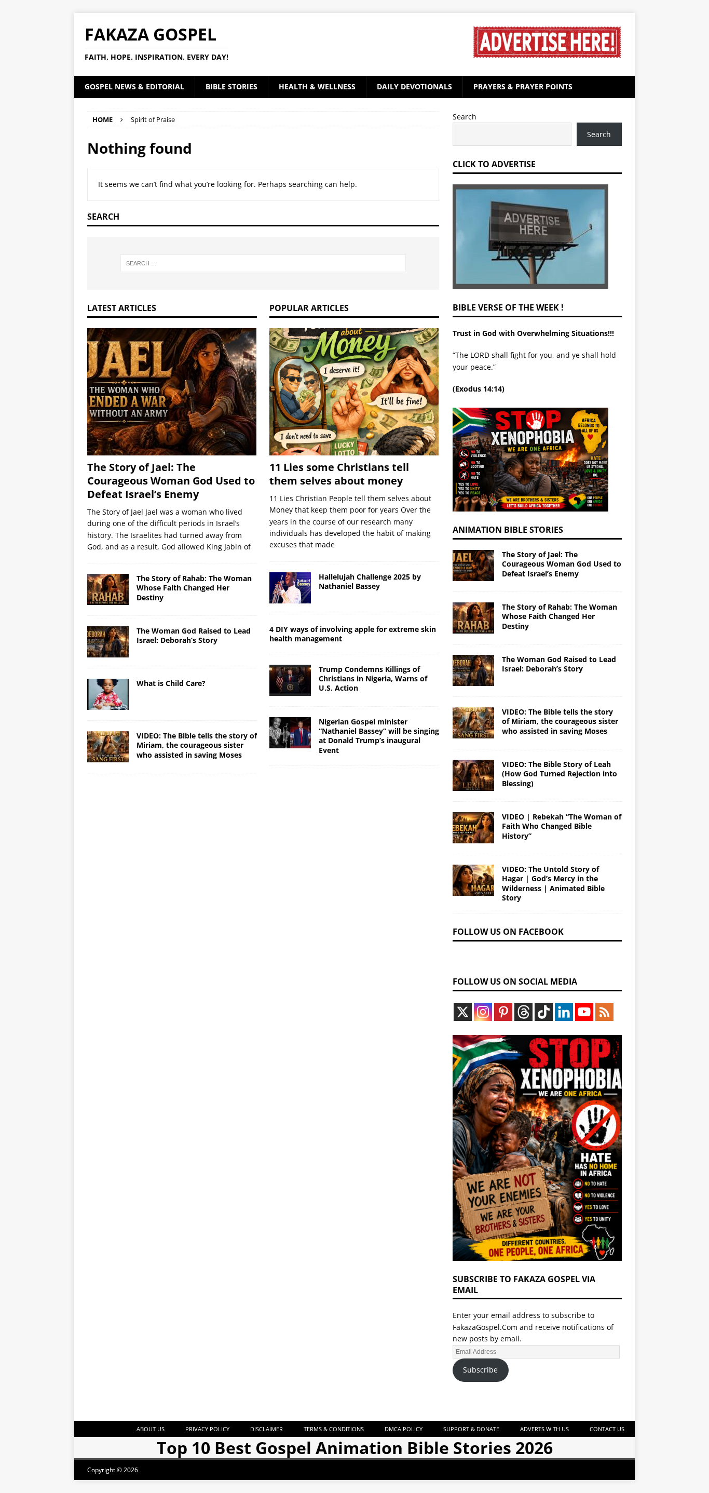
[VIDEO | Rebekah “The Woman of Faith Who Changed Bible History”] (473, 827)
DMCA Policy (403, 1429)
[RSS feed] (604, 1012)
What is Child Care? (171, 683)
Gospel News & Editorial (134, 86)
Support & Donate (471, 1429)
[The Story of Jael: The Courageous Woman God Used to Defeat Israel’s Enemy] (172, 391)
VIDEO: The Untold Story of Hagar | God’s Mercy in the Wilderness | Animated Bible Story (553, 883)
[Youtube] (584, 1012)
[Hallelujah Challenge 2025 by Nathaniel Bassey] (290, 587)
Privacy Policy (207, 1429)
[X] (463, 1012)
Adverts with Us (544, 1429)
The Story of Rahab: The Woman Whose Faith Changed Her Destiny (194, 587)
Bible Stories (231, 86)
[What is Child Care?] (108, 694)
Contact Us (607, 1429)
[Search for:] (263, 263)
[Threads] (523, 1012)
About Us (151, 1429)
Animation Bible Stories (508, 529)
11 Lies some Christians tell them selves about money (339, 474)
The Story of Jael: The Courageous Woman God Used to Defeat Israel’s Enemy (171, 480)
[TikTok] (544, 1012)
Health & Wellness (317, 86)
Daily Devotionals (414, 86)
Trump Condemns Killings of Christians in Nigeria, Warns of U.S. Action (373, 678)
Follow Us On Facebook (508, 931)
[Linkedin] (564, 1012)
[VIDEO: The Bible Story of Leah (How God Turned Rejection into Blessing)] (473, 775)
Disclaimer (266, 1429)
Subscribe (480, 1370)
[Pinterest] (503, 1012)
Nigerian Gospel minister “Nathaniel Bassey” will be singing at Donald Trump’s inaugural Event (379, 736)
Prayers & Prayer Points (522, 86)
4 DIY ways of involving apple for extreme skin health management (352, 633)
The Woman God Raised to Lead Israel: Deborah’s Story (194, 635)
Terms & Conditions (334, 1429)
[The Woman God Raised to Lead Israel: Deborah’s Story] (108, 641)
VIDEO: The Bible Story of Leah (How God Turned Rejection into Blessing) (559, 773)
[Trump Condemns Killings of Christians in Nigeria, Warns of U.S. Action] (290, 680)
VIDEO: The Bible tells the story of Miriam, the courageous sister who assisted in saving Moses (197, 745)
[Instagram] (483, 1012)
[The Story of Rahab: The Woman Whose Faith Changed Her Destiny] (108, 589)
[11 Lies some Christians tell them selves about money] (354, 391)
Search (464, 117)
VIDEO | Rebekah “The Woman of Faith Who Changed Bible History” (561, 826)
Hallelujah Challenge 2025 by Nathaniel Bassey (370, 581)
